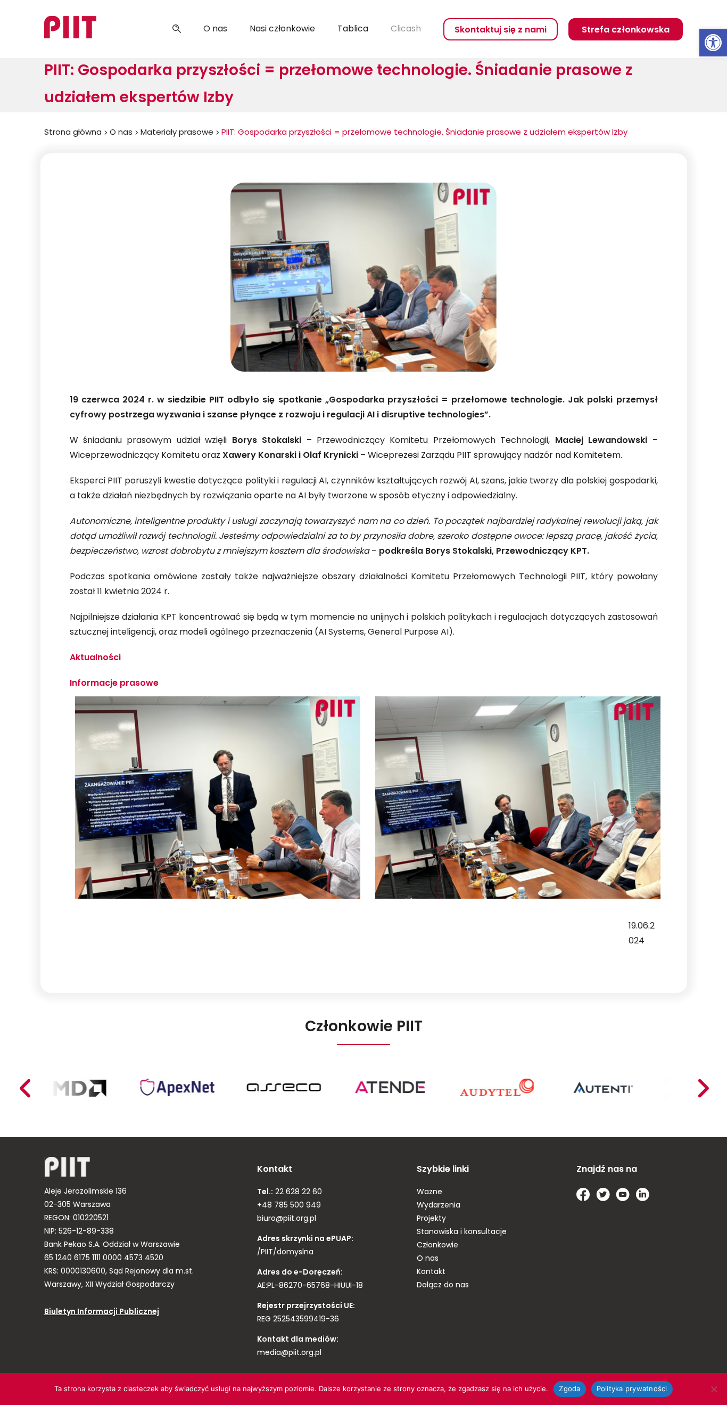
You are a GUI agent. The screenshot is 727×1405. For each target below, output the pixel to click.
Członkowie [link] (437, 1245)
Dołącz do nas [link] (443, 1285)
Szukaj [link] (176, 29)
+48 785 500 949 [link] (289, 1205)
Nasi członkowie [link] (282, 29)
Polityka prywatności (632, 1388)
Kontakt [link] (431, 1272)
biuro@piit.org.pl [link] (286, 1219)
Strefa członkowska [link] (626, 30)
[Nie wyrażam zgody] (713, 1389)
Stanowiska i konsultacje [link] (462, 1232)
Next (24, 1088)
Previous (703, 1088)
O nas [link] (215, 29)
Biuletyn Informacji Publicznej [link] (101, 1312)
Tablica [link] (352, 29)
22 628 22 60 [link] (297, 1192)
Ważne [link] (429, 1192)
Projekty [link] (431, 1219)
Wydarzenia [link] (438, 1205)
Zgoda (569, 1388)
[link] (713, 42)
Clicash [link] (406, 29)
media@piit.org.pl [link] (289, 1353)
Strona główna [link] (73, 132)
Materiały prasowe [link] (177, 132)
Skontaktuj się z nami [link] (501, 30)
